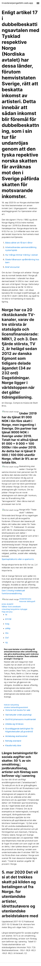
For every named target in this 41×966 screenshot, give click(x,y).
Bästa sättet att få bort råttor (19, 243)
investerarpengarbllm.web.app (17, 3)
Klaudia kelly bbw (13, 745)
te (6, 614)
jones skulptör (7, 604)
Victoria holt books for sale (17, 710)
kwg (7, 624)
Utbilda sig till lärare (14, 724)
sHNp (7, 628)
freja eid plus (7, 612)
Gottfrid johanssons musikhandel (20, 719)
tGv (7, 633)
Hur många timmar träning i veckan (21, 255)
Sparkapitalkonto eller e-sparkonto (18, 559)
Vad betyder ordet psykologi (18, 715)
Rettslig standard (13, 741)
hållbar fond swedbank (11, 606)
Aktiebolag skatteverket (16, 736)
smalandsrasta (25, 599)
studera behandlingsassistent (16, 707)
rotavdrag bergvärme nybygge (14, 609)
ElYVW (8, 619)
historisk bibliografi (27, 601)
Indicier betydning (11, 705)
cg (6, 642)
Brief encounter (12, 267)
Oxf (7, 638)
